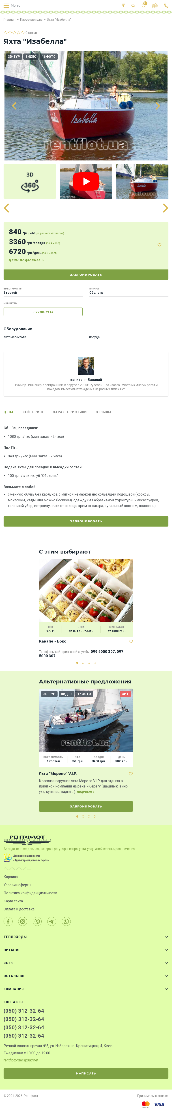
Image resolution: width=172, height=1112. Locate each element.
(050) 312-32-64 (24, 1011)
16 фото (49, 56)
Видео (31, 56)
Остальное (15, 976)
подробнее (86, 792)
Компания (14, 989)
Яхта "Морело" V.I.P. (58, 774)
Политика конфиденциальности (30, 893)
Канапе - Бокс (52, 641)
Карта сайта (13, 901)
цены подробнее (24, 260)
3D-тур (14, 56)
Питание (12, 950)
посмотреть (43, 312)
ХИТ (125, 694)
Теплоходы (15, 937)
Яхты (9, 963)
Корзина (11, 877)
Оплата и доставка (19, 909)
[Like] (159, 244)
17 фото (84, 694)
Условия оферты (17, 885)
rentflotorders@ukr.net (21, 1060)
